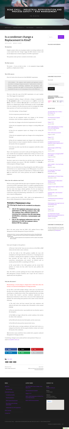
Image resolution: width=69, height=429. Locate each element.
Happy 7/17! (51, 122)
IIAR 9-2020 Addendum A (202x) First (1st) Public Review (55, 127)
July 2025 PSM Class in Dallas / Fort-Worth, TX (55, 112)
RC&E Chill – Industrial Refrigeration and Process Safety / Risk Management (29, 421)
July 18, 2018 (8, 43)
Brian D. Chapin (17, 43)
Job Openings (9, 389)
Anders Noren (57, 424)
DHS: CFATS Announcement (54, 132)
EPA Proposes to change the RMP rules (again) (55, 154)
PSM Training (29, 27)
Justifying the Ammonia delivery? (55, 198)
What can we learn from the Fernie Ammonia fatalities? (35, 368)
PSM (11, 361)
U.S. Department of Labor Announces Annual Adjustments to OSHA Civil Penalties (56, 215)
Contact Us (39, 27)
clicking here (58, 230)
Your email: (50, 80)
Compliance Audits (10, 395)
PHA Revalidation (10, 397)
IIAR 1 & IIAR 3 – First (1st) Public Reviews (55, 165)
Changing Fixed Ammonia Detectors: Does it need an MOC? (55, 142)
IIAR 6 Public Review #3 (10, 367)
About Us (7, 27)
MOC (7, 361)
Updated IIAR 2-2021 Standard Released (55, 193)
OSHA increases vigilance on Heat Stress (55, 187)
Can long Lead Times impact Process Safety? (54, 170)
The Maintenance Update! (54, 117)
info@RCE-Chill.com (14, 339)
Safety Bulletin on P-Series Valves (55, 176)
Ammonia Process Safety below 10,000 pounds (55, 181)
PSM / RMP (9, 359)
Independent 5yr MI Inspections (13, 407)
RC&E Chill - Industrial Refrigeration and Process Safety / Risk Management (34, 11)
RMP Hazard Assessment (12, 400)
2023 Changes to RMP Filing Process (54, 148)
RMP (15, 361)
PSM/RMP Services (18, 27)
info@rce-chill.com (50, 387)
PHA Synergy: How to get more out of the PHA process (56, 203)
